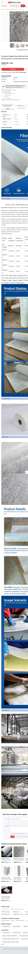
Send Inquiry (13, 69)
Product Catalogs (19, 909)
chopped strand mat (5, 914)
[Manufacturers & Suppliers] (14, 2)
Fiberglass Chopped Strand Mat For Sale (10, 938)
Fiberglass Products (13, 9)
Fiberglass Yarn (16, 911)
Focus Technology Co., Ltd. (16, 948)
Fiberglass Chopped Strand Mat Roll (9, 935)
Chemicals (7, 9)
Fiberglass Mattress (17, 926)
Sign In (3, 99)
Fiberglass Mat (21, 9)
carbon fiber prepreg (5, 911)
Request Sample (22, 72)
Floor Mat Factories (6, 932)
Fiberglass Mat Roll (6, 926)
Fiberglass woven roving (18, 914)
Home (2, 9)
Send (12, 836)
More (2, 944)
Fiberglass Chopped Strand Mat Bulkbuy (10, 942)
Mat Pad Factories (16, 932)
